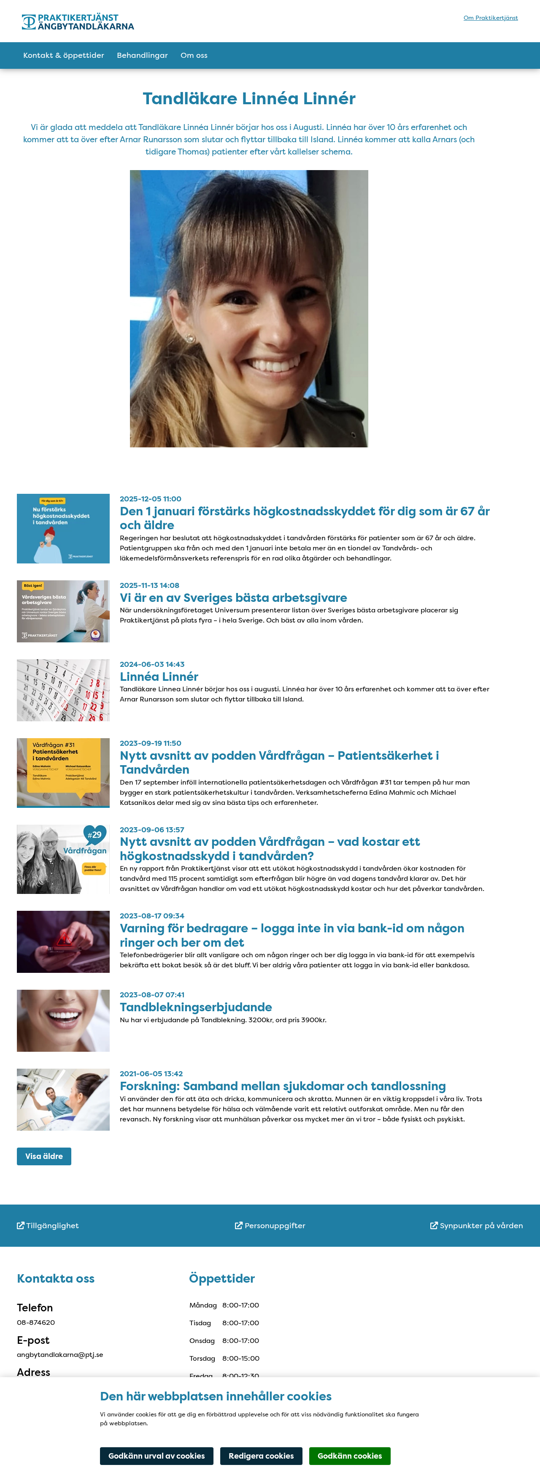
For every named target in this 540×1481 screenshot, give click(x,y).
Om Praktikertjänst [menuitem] (491, 18)
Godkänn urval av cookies (156, 1456)
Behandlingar (142, 55)
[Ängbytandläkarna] (96, 21)
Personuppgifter (274, 1226)
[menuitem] (101, 1226)
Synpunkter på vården (480, 1226)
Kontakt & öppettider (63, 55)
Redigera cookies (261, 1456)
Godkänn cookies (350, 1456)
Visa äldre (44, 1156)
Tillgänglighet (51, 1226)
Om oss (194, 55)
